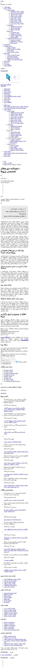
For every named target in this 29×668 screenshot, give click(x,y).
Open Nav (3, 86)
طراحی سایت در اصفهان (10, 613)
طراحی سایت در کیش (10, 616)
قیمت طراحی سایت (12, 153)
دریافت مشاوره (8, 46)
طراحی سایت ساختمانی (10, 585)
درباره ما (6, 62)
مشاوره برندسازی (15, 139)
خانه (5, 161)
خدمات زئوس (7, 8)
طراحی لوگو (13, 43)
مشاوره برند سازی (15, 40)
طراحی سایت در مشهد (10, 614)
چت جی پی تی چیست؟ (10, 637)
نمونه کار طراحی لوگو (13, 58)
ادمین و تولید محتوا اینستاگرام (18, 141)
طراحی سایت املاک (15, 19)
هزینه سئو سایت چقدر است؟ (11, 629)
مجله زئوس (7, 61)
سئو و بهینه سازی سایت (10, 593)
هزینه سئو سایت (22, 153)
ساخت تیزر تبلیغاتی (15, 34)
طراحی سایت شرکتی (16, 14)
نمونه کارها (7, 53)
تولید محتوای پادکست (16, 35)
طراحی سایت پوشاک (16, 22)
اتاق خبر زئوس (8, 163)
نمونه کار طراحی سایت (13, 55)
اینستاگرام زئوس (5, 337)
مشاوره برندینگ (11, 47)
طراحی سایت (7, 600)
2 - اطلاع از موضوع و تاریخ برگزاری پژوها (15, 216)
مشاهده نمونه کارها (6, 84)
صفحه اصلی (7, 7)
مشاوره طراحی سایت (13, 52)
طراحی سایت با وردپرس (17, 13)
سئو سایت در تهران (9, 623)
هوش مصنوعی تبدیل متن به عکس (13, 645)
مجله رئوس (7, 156)
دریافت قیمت (7, 94)
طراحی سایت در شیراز (10, 610)
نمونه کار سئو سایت (12, 56)
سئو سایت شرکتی (15, 28)
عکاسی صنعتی (14, 37)
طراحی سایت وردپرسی (10, 580)
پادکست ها (7, 44)
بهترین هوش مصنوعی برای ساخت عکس (15, 639)
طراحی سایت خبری (15, 17)
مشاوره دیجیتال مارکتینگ (14, 49)
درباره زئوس (7, 99)
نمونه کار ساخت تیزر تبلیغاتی (14, 59)
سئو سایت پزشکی (15, 29)
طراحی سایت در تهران (10, 611)
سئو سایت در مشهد (9, 626)
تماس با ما (6, 64)
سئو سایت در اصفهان (9, 625)
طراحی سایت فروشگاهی (17, 11)
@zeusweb (3, 393)
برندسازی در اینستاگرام (16, 41)
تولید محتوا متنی (14, 32)
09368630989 (4, 71)
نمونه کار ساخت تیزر (9, 108)
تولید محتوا (7, 599)
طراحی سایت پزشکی (16, 16)
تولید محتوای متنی (15, 132)
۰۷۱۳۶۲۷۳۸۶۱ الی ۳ (6, 655)
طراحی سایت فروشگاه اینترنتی (12, 96)
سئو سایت (10, 124)
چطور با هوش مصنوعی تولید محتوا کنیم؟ (15, 643)
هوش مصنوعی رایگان (10, 636)
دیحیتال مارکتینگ (8, 594)
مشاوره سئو (10, 50)
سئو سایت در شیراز (9, 622)
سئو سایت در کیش (9, 628)
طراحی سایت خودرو (15, 20)
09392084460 (4, 657)
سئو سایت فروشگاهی (16, 26)
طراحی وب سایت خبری (16, 117)
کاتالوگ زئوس (7, 65)
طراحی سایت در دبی (9, 608)
